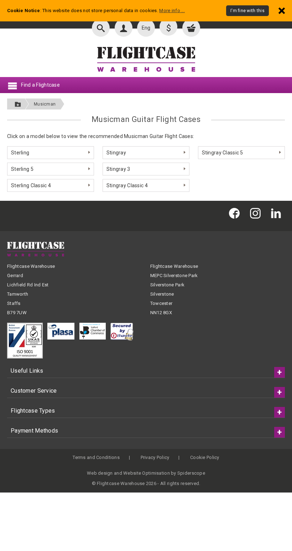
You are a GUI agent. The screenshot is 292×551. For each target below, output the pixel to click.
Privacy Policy (155, 457)
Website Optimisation (146, 473)
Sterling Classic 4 (31, 185)
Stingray (116, 152)
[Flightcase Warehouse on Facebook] (236, 213)
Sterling (20, 152)
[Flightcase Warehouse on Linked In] (278, 213)
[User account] (123, 28)
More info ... (172, 10)
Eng (146, 28)
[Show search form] (101, 28)
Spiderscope (191, 473)
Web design (100, 473)
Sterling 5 (22, 169)
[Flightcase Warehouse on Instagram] (257, 213)
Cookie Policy (204, 457)
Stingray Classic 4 (127, 185)
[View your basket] (191, 28)
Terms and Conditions (96, 457)
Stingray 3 (118, 169)
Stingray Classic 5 (222, 152)
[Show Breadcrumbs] (17, 103)
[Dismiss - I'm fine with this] (281, 10)
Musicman (45, 104)
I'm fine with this (247, 10)
